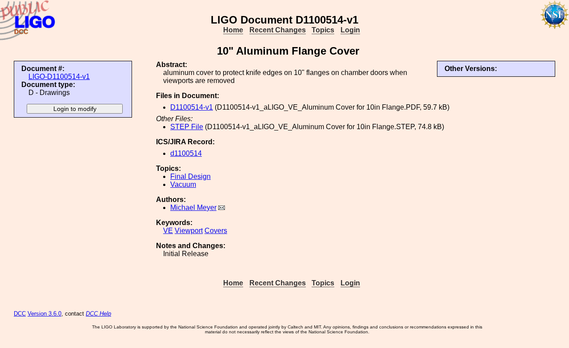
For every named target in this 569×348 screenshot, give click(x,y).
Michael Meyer (193, 207)
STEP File (186, 126)
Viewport (189, 230)
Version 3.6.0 (44, 313)
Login (350, 30)
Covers (215, 230)
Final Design (190, 176)
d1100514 (186, 153)
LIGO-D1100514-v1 (59, 76)
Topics (323, 30)
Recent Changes (277, 30)
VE (168, 230)
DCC (20, 313)
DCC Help (98, 313)
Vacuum (183, 184)
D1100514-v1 (191, 107)
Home (233, 30)
